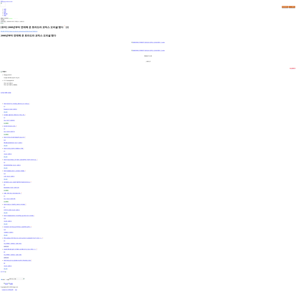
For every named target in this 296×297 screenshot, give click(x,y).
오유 (5, 10)
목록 (6, 92)
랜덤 (5, 15)
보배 (5, 9)
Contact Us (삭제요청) (7, 289)
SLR (5, 12)
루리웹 (5, 13)
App (16, 289)
